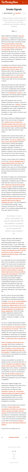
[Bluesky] (12, 451)
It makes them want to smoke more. (16, 338)
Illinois (20, 92)
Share (13, 31)
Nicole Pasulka (8, 13)
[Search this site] (23, 2)
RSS (14, 456)
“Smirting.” (18, 104)
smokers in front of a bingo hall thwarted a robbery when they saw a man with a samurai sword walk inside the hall (13, 124)
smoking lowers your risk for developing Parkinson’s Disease (13, 422)
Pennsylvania (12, 92)
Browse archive (14, 437)
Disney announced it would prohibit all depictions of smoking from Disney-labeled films (13, 309)
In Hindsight (17, 13)
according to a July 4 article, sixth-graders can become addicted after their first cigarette (13, 350)
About (14, 454)
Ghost (17, 462)
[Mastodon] (15, 451)
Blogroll (14, 458)
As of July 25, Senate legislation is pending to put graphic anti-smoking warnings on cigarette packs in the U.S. (13, 303)
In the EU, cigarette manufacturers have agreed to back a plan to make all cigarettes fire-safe (13, 200)
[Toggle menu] (26, 2)
